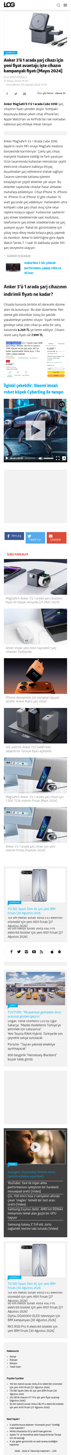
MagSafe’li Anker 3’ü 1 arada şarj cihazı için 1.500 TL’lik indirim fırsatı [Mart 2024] (35, 799)
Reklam (13, 1360)
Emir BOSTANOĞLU (15, 77)
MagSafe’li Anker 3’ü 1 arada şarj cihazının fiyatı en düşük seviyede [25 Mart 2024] (34, 600)
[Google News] (51, 93)
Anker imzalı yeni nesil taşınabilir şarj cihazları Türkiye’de (31, 650)
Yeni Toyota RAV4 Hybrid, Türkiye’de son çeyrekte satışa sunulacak (35, 1036)
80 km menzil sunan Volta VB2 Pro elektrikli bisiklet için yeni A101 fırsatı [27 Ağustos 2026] (35, 933)
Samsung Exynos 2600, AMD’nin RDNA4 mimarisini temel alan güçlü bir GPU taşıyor (35, 1213)
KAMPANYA (10, 53)
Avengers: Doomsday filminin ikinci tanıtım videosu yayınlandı (31, 1174)
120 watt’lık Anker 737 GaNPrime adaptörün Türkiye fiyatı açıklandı (28, 749)
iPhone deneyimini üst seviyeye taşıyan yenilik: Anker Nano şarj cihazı (32, 699)
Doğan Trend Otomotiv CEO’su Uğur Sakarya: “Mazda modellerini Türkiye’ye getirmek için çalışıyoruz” (34, 1025)
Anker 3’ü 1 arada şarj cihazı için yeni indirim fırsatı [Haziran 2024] (30, 848)
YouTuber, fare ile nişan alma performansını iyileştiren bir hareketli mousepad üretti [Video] (33, 1187)
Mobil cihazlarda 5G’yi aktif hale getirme (30, 1431)
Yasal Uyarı (15, 1367)
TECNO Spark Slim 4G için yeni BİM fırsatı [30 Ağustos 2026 (31, 911)
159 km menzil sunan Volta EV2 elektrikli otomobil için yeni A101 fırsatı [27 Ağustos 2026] (35, 922)
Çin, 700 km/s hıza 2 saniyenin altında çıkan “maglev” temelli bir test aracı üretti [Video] (34, 1200)
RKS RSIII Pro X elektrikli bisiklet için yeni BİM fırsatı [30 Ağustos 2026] (33, 1329)
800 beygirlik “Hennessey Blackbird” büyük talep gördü (32, 1057)
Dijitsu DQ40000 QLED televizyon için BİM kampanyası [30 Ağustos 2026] (34, 1318)
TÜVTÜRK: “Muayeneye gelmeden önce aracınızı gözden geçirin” (34, 1014)
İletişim (13, 1363)
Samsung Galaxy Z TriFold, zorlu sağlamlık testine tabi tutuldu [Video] (33, 1227)
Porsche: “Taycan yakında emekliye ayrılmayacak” (31, 1046)
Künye (13, 1357)
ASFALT (13, 1006)
